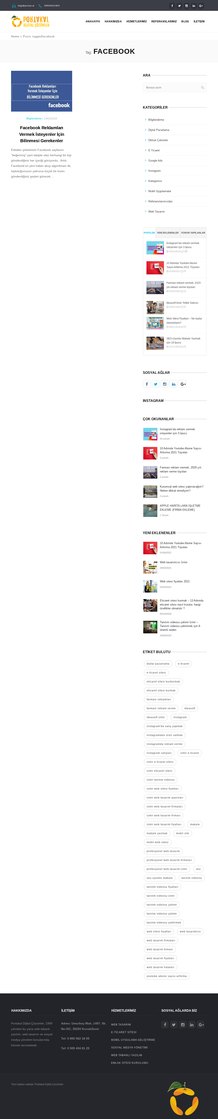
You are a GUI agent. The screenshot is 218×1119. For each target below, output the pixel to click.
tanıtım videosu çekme (162, 913)
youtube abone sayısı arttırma (167, 976)
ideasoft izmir (156, 717)
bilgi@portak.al (26, 5)
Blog (185, 21)
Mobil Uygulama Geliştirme (133, 1039)
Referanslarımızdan (160, 201)
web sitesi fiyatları (159, 931)
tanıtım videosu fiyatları (162, 886)
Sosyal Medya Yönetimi (129, 1047)
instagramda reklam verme (165, 744)
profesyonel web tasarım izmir (167, 869)
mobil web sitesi (158, 842)
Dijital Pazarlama (158, 130)
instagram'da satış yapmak (165, 726)
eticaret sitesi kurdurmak (163, 681)
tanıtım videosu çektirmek (164, 922)
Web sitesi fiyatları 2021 (175, 581)
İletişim (199, 21)
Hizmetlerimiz (136, 21)
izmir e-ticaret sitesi (160, 761)
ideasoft (189, 708)
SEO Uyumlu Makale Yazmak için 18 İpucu (183, 340)
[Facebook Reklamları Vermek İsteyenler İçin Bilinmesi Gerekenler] (41, 93)
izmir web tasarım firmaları (165, 806)
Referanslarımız (164, 21)
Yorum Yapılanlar (193, 232)
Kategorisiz (155, 181)
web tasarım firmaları (161, 940)
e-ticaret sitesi (156, 672)
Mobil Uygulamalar (159, 191)
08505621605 (52, 5)
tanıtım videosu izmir (161, 895)
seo (198, 869)
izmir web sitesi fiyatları (163, 788)
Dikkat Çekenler (158, 140)
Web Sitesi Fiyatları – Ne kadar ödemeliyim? (184, 320)
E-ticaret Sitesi (123, 1032)
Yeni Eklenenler (168, 232)
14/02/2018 (50, 118)
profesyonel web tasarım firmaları (169, 860)
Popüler (149, 232)
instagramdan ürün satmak (165, 735)
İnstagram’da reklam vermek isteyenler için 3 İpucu (182, 245)
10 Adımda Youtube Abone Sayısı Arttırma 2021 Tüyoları (182, 265)
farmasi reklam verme (161, 708)
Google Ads (155, 160)
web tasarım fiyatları (160, 958)
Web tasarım (156, 211)
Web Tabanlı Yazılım (126, 1055)
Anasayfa (93, 21)
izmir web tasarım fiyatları (164, 824)
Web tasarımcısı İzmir (173, 562)
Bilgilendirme (34, 118)
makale (195, 824)
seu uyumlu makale (160, 877)
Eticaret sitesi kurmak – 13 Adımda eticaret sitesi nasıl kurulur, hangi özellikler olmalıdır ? (181, 604)
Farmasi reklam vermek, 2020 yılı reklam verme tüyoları (183, 284)
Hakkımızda (113, 21)
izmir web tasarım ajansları (165, 797)
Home (15, 36)
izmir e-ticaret (189, 753)
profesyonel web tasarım (163, 851)
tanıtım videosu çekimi (162, 904)
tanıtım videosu (191, 877)
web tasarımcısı (190, 931)
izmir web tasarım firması (164, 815)
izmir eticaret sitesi (159, 770)
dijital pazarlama (158, 663)
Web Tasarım (121, 1024)
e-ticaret (183, 663)
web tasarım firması (160, 949)
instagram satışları (159, 753)
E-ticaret (154, 150)
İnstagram (154, 170)
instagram (180, 717)
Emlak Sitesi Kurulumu (129, 1062)
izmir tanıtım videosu (161, 779)
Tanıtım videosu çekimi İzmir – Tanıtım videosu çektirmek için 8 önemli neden (180, 626)
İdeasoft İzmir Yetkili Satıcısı (182, 302)
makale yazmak (157, 833)
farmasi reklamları (159, 699)
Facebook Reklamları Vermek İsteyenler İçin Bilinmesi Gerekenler (41, 134)
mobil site (182, 833)
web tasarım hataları (160, 967)
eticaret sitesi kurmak (161, 690)
